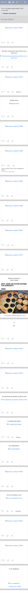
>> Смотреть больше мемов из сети (14, 315)
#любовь (18, 511)
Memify (3, 2)
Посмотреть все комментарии (7, 171)
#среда (18, 437)
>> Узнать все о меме (14, 586)
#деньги (18, 92)
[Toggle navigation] (25, 2)
